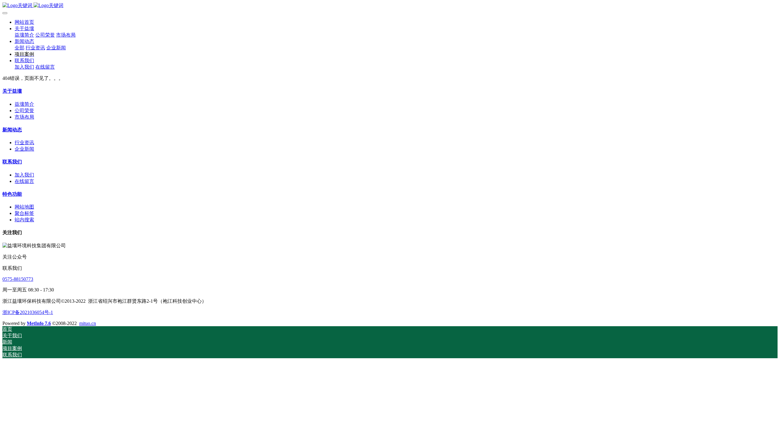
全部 (19, 47)
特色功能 (12, 194)
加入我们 (24, 174)
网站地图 (24, 206)
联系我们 (12, 161)
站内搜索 (24, 219)
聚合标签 (24, 213)
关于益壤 (12, 91)
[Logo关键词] (390, 5)
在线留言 (24, 181)
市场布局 (24, 117)
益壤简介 (24, 104)
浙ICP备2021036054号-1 (27, 312)
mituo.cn (87, 323)
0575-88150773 (17, 279)
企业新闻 (24, 149)
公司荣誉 (24, 110)
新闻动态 (12, 129)
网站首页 (24, 22)
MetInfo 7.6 (39, 323)
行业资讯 (24, 142)
